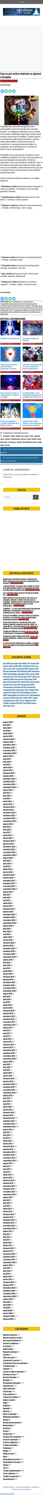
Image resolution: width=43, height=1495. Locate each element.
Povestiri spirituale (10, 1439)
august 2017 (7, 1027)
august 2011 (7, 1231)
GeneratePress (26, 1489)
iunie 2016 (6, 1067)
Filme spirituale (8, 1388)
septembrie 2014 (9, 1126)
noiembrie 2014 (8, 1121)
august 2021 (7, 892)
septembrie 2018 (9, 991)
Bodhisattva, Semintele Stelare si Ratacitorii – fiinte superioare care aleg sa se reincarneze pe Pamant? (21, 581)
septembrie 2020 (9, 923)
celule (17, 666)
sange (7, 692)
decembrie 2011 (8, 1220)
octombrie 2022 (9, 852)
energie (23, 439)
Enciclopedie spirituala (18, 674)
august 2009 (7, 1299)
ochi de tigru (12, 442)
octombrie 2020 (9, 920)
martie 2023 (7, 838)
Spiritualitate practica (21, 433)
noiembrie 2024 (9, 781)
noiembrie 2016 (8, 1053)
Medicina (6, 1405)
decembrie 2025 (9, 745)
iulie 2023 (6, 827)
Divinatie (25, 671)
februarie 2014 (8, 1146)
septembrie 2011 (9, 1228)
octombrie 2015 (9, 1090)
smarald (19, 442)
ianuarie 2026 (8, 742)
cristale (7, 439)
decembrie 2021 (9, 880)
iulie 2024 (6, 793)
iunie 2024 (7, 795)
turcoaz (7, 445)
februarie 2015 (8, 1112)
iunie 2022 (7, 863)
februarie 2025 (8, 773)
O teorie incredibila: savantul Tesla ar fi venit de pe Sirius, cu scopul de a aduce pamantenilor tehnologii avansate (21, 617)
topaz (2, 445)
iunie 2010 (6, 1271)
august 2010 (7, 1265)
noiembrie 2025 (9, 747)
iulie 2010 (6, 1268)
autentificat (18, 474)
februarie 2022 (8, 875)
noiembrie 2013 (8, 1155)
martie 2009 (7, 1313)
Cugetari (33, 669)
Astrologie (16, 663)
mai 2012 (6, 1206)
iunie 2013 (6, 1169)
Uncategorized (8, 1479)
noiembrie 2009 (9, 1290)
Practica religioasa (10, 1442)
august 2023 (7, 824)
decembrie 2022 (9, 846)
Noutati (6, 1420)
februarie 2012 (8, 1214)
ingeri (32, 679)
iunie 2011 (6, 1237)
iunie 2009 (7, 1305)
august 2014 (7, 1129)
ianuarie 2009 (8, 1319)
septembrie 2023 (9, 821)
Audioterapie (8, 1349)
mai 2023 (6, 832)
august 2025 (7, 756)
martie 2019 (7, 974)
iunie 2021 (6, 897)
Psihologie (7, 1448)
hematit (33, 439)
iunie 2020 (7, 931)
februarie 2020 (8, 943)
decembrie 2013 (9, 1152)
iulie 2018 (6, 996)
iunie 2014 (6, 1135)
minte (25, 682)
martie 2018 (7, 1008)
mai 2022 (6, 866)
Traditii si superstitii (12, 703)
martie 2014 (7, 1143)
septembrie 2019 (9, 957)
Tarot (5, 1468)
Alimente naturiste (10, 1335)
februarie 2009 (8, 1316)
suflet (27, 698)
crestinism (22, 669)
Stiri (18, 698)
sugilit (40, 442)
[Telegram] (14, 90)
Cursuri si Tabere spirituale (13, 1371)
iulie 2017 (6, 1030)
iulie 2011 (6, 1234)
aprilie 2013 (7, 1174)
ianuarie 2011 (7, 1251)
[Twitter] (6, 90)
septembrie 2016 (9, 1058)
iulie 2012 (6, 1200)
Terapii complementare (11, 1470)
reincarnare (22, 690)
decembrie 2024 (9, 778)
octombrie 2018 (9, 988)
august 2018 (7, 993)
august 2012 (7, 1197)
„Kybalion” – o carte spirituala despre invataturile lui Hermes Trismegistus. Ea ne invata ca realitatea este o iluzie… (21, 610)
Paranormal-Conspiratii (12, 1437)
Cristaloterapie (8, 433)
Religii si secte (8, 1453)
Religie (34, 690)
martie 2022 (7, 872)
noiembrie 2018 (8, 985)
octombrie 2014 (9, 1124)
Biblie (26, 663)
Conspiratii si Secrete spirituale (15, 1363)
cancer (8, 666)
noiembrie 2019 (8, 951)
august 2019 (7, 960)
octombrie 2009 (9, 1293)
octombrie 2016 (9, 1056)
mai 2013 (6, 1172)
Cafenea (6, 1354)
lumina (16, 682)
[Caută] (36, 497)
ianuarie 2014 (8, 1149)
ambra (13, 436)
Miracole (6, 1411)
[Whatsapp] (10, 90)
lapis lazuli (3, 442)
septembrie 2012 (9, 1194)
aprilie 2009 (7, 1310)
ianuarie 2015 (8, 1115)
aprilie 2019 (7, 971)
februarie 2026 (8, 739)
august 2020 (7, 926)
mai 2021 (6, 900)
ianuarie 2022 (8, 877)
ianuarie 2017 (8, 1047)
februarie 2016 (8, 1078)
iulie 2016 (6, 1064)
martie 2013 (7, 1177)
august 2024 (7, 790)
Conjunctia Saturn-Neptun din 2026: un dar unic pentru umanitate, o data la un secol (20, 637)
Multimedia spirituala (10, 1417)
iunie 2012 (6, 1203)
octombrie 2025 (9, 750)
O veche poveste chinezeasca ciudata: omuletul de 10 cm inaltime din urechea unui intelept (21, 644)
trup (26, 703)
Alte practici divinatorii (11, 1340)
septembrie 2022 (9, 855)
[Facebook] (2, 90)
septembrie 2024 (9, 787)
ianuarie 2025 (8, 776)
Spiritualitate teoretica (18, 695)
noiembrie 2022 (9, 849)
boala (35, 663)
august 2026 (7, 722)
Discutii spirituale (11, 671)
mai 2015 (6, 1104)
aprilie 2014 (7, 1141)
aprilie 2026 (7, 733)
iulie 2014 (6, 1132)
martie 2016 (7, 1075)
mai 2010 (6, 1273)
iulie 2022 (6, 860)
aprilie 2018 (7, 1005)
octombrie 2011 (8, 1225)
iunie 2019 (6, 965)
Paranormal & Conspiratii (14, 687)
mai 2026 (6, 730)
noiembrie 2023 (9, 815)
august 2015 (7, 1095)
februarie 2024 (8, 807)
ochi (17, 684)
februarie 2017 (8, 1044)
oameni (8, 684)
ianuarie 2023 (8, 844)
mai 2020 (6, 934)
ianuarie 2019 (8, 979)
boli (22, 436)
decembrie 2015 (9, 1084)
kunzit (39, 439)
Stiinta (5, 1465)
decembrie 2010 (9, 1254)
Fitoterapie (24, 676)
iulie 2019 (6, 962)
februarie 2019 (8, 977)
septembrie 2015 (9, 1092)
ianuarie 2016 (8, 1081)
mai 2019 (6, 968)
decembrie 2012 (9, 1186)
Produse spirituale (10, 1445)
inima (7, 682)
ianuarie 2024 (8, 810)
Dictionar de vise (9, 1374)
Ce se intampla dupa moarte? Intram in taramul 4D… (20, 594)
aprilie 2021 (7, 903)
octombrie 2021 (9, 886)
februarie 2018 (8, 1010)
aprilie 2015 (7, 1107)
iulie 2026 (6, 725)
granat (28, 439)
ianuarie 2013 (8, 1183)
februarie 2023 (8, 841)
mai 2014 (6, 1138)
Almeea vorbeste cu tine (12, 1337)
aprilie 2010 (7, 1276)
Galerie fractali (8, 1400)
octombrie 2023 (9, 818)
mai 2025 (6, 764)
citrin (31, 436)
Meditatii (6, 1408)
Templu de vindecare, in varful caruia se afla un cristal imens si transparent (20, 632)
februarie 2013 (8, 1180)
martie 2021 (7, 906)
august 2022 (7, 858)
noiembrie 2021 (8, 883)
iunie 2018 (6, 999)
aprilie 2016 (7, 1073)
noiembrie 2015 (8, 1087)
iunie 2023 (7, 829)
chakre (26, 436)
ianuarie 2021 (8, 911)
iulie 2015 (6, 1098)
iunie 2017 (6, 1033)
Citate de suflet (9, 1357)
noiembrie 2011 (8, 1223)
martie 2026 (7, 736)
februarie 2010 (8, 1282)
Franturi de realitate (10, 1397)
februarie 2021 (8, 909)
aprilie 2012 (7, 1208)
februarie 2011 (8, 1248)
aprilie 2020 (7, 937)
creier (11, 669)
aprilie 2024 (7, 801)
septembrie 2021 (9, 889)
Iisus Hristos (21, 679)
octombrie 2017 (9, 1022)
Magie (5, 1403)
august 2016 (7, 1061)
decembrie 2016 (9, 1050)
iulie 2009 (6, 1302)
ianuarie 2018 (8, 1013)
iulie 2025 (6, 759)
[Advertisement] (21, 48)
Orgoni (5, 1431)
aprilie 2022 (7, 869)
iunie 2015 (6, 1101)
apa (6, 663)
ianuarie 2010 (8, 1285)
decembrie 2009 (9, 1288)
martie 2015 (7, 1109)
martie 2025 (7, 770)
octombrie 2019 (9, 954)
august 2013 (7, 1163)
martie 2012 (7, 1211)
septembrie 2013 (9, 1160)
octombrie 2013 (9, 1158)
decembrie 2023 (9, 812)
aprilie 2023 (7, 835)
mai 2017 (6, 1036)
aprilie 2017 (7, 1039)
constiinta (28, 666)
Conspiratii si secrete (11, 1360)
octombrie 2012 (9, 1191)
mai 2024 (6, 798)
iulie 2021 (6, 894)
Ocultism (6, 1428)
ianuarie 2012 (8, 1217)
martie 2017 (7, 1041)
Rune (5, 1456)
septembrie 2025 (9, 753)
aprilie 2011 (7, 1242)
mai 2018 (6, 1002)
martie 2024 (7, 804)
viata (11, 706)
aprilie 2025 (7, 767)
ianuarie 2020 (8, 945)
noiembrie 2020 (9, 917)
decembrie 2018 (9, 982)
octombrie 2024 (9, 784)
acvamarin (6, 436)
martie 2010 (7, 1279)
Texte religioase (28, 700)
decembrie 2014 (9, 1118)
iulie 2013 (6, 1166)
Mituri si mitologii (9, 1414)
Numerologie (7, 1425)
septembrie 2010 (9, 1262)
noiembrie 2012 (8, 1189)
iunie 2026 (7, 728)
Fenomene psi (10, 676)
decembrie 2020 (9, 914)
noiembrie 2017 (8, 1019)
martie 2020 (7, 940)
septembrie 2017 (9, 1025)
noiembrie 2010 (8, 1256)
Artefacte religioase (10, 1343)
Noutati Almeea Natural (11, 1422)
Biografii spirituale (10, 1352)
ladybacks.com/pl (7, 1494)
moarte (35, 682)
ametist (18, 436)
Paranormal (27, 684)
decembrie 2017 (9, 1016)
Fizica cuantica (8, 1394)
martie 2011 (7, 1245)
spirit (16, 692)
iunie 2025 (7, 761)
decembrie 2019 (9, 948)
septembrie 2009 (9, 1296)
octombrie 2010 (9, 1259)
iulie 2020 (6, 928)
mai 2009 (6, 1307)
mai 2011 (6, 1240)
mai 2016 (6, 1070)
